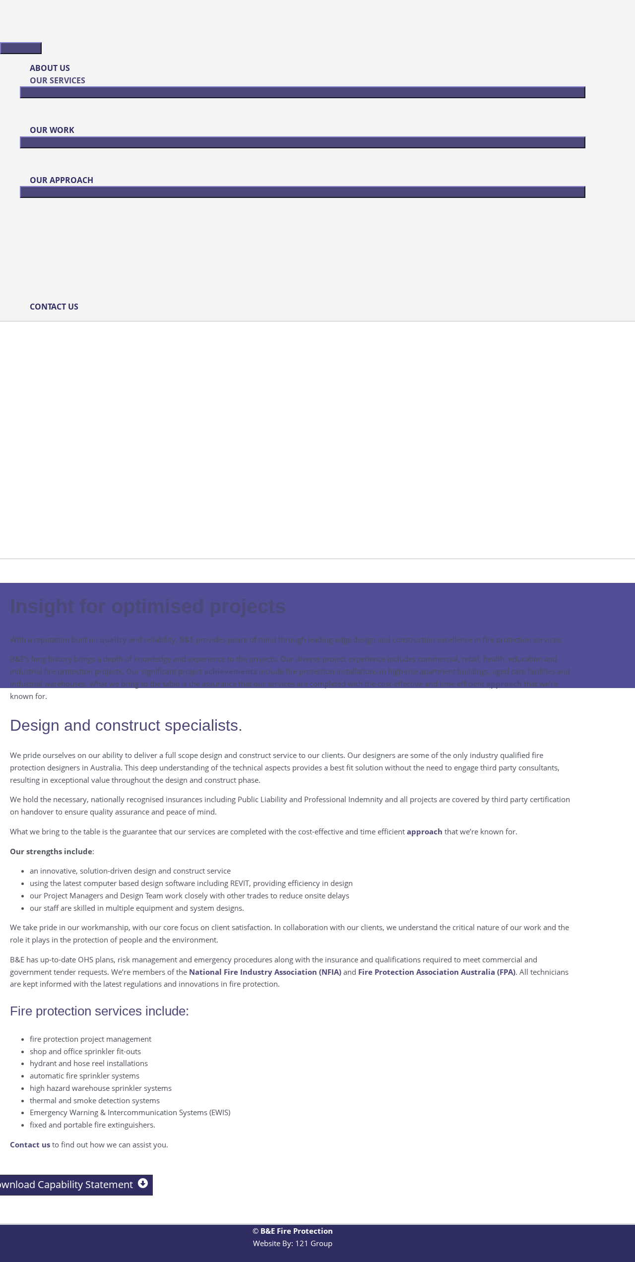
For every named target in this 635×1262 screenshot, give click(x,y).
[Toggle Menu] (302, 92)
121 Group (313, 1243)
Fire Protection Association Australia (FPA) (436, 972)
